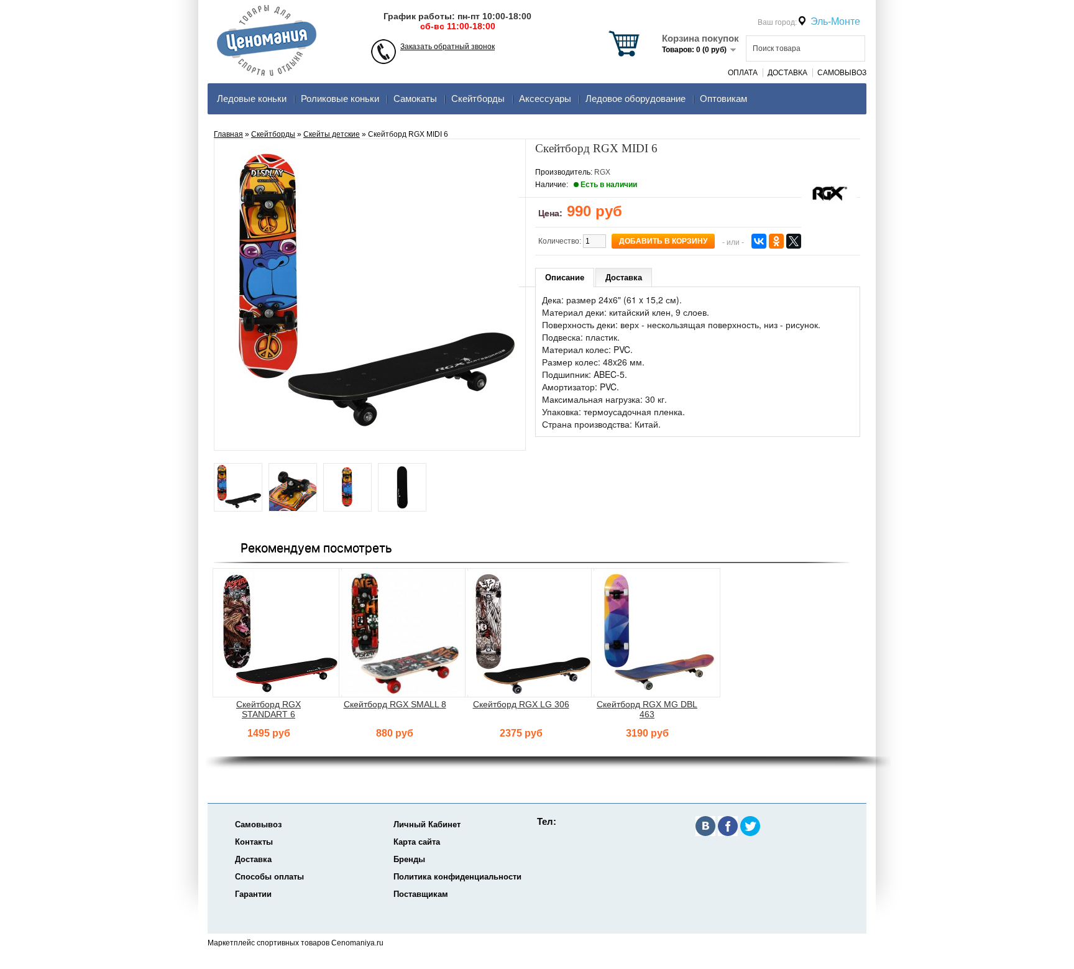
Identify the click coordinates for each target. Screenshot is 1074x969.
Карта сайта (416, 842)
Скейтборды (478, 98)
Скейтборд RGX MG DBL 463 (647, 709)
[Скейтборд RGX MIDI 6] (238, 488)
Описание (564, 277)
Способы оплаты (269, 876)
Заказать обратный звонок (447, 46)
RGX (602, 172)
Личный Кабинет (427, 824)
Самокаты (415, 98)
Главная (228, 134)
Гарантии (253, 894)
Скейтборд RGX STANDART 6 (268, 709)
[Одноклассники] (776, 241)
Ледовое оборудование (635, 98)
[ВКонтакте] (758, 241)
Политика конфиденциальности (457, 876)
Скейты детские (331, 134)
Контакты (254, 842)
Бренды (409, 859)
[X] (793, 241)
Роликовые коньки (340, 98)
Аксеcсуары (545, 98)
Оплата (743, 72)
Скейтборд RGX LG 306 (521, 704)
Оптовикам (723, 98)
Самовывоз (841, 72)
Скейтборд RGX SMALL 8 (395, 704)
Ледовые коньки (252, 98)
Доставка (787, 72)
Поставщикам (420, 894)
